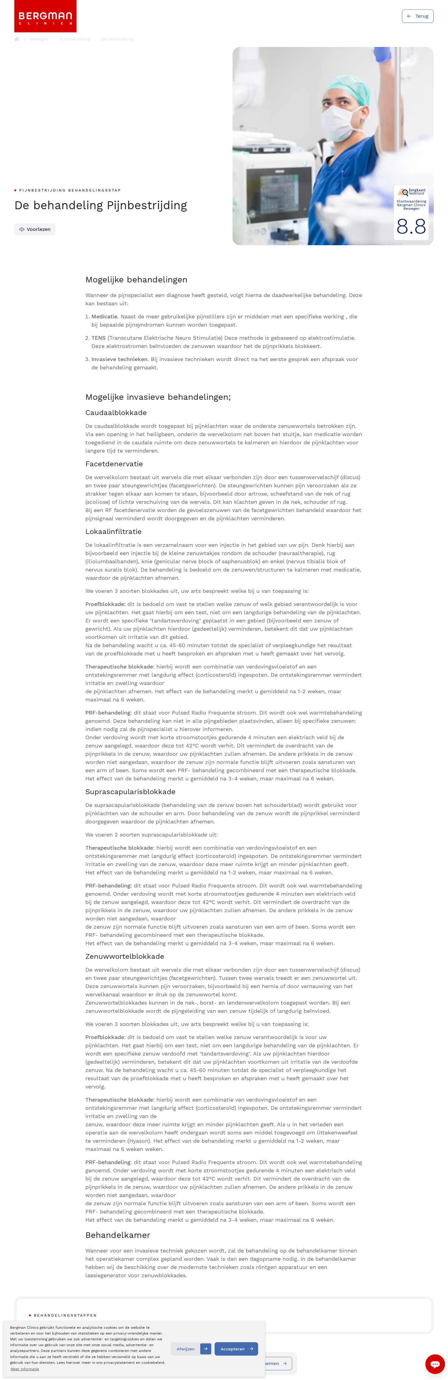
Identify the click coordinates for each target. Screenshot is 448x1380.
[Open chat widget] (435, 1364)
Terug (421, 16)
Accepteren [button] (233, 1348)
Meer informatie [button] (25, 1369)
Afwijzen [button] (186, 1348)
